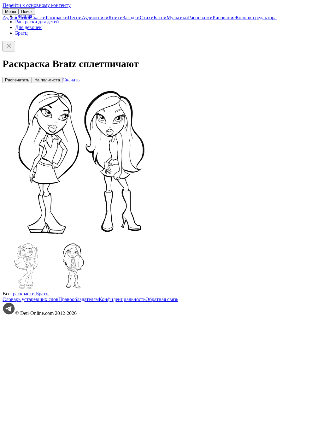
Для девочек (28, 27)
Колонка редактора (256, 17)
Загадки (131, 17)
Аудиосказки (16, 17)
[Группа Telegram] (9, 313)
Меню (10, 11)
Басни (160, 17)
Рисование (224, 17)
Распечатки (200, 17)
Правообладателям (78, 299)
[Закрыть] (9, 46)
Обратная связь (161, 299)
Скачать (70, 79)
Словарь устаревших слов (30, 299)
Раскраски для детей (37, 21)
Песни (75, 17)
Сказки (38, 17)
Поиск (26, 11)
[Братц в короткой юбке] (73, 288)
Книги (116, 17)
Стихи (147, 17)
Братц (21, 33)
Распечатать (17, 80)
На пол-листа (47, 80)
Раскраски (57, 17)
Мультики (177, 17)
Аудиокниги (95, 17)
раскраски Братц (31, 293)
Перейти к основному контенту (37, 5)
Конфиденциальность (122, 299)
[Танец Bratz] (26, 288)
